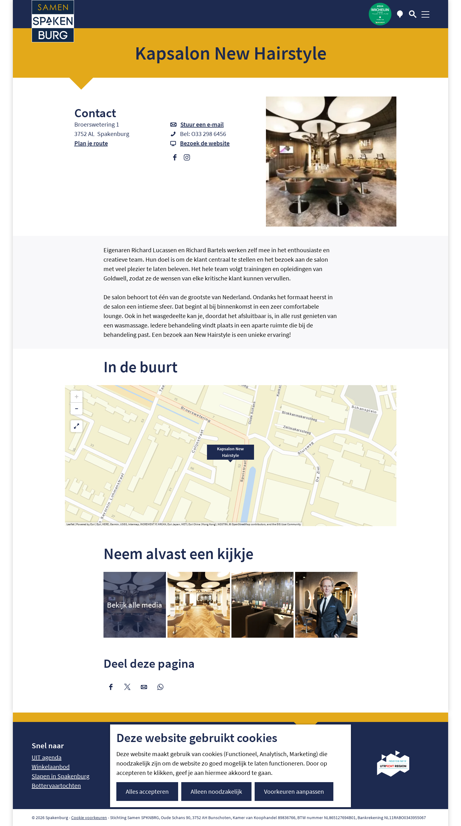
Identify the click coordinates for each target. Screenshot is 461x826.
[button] (230, 455)
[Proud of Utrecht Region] (398, 774)
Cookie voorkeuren (89, 817)
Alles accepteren (147, 791)
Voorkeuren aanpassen (294, 791)
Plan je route (91, 143)
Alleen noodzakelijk (216, 791)
